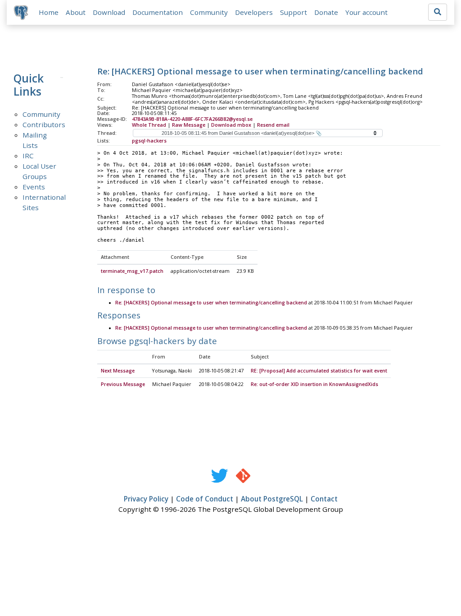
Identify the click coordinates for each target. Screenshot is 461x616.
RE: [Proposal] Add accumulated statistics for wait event (319, 371)
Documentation (157, 12)
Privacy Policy (146, 498)
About (76, 12)
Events (34, 186)
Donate (326, 12)
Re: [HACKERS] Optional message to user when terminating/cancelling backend (211, 302)
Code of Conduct (204, 498)
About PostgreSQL (272, 498)
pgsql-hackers (149, 141)
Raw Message (188, 125)
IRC (28, 155)
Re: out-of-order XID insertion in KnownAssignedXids (314, 384)
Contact (324, 498)
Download (109, 12)
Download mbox (231, 125)
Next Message (118, 371)
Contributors (44, 124)
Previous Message (123, 384)
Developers (254, 12)
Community (209, 12)
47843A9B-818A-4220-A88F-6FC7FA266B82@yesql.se (192, 119)
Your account (366, 12)
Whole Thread (149, 125)
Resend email (273, 125)
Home (49, 12)
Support (293, 12)
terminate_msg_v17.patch (132, 271)
